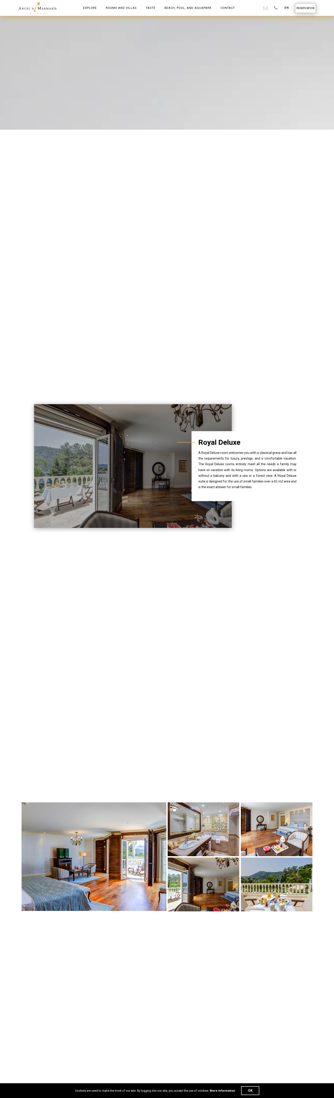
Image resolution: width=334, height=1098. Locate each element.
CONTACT (228, 8)
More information (222, 1090)
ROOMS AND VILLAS (121, 8)
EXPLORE (90, 8)
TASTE (150, 8)
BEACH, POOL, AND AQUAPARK (188, 8)
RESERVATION (305, 8)
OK (250, 1090)
